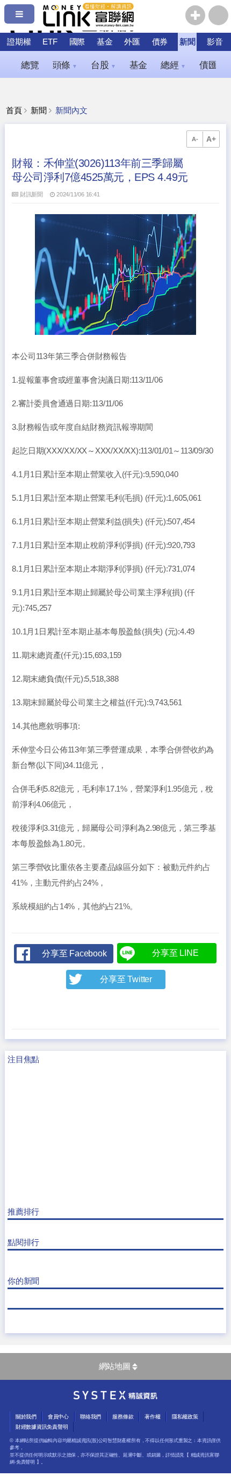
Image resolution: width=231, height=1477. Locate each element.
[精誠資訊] (115, 1397)
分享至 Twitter (126, 979)
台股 (103, 65)
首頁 (14, 110)
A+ (211, 139)
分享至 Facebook (74, 953)
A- (195, 139)
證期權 (19, 41)
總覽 (30, 65)
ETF (49, 41)
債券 (160, 41)
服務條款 (122, 1417)
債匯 (211, 65)
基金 (105, 41)
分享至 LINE (175, 952)
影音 (215, 41)
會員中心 (58, 1417)
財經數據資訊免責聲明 (42, 1427)
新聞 (187, 41)
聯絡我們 (90, 1417)
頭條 (65, 65)
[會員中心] (218, 15)
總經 (173, 65)
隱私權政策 (185, 1417)
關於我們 (26, 1417)
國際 (77, 41)
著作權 (152, 1417)
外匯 (132, 41)
